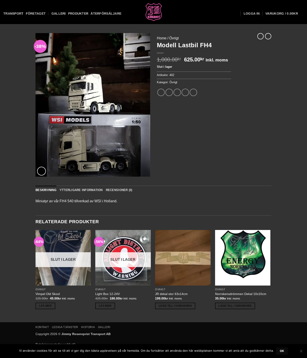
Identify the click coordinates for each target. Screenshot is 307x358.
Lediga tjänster (65, 327)
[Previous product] (268, 36)
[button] (252, 13)
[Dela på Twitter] (169, 92)
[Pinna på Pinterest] (185, 92)
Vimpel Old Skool (48, 294)
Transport (13, 13)
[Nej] (301, 352)
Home (162, 38)
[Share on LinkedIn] (193, 92)
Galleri (58, 13)
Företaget (36, 13)
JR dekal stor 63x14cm (171, 294)
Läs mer (45, 305)
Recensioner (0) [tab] (119, 190)
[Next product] (260, 36)
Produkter (78, 13)
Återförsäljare (106, 13)
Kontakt (42, 327)
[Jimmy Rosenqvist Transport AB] (153, 12)
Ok (282, 351)
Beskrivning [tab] (46, 190)
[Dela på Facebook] (161, 92)
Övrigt (174, 38)
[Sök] (236, 13)
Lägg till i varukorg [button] (175, 305)
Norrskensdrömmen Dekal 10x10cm (240, 294)
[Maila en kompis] (177, 92)
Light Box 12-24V (107, 294)
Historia (88, 327)
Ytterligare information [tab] (81, 190)
